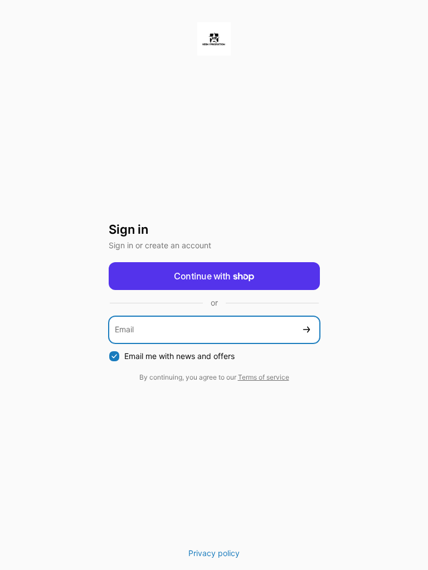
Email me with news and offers (179, 356)
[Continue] (306, 330)
